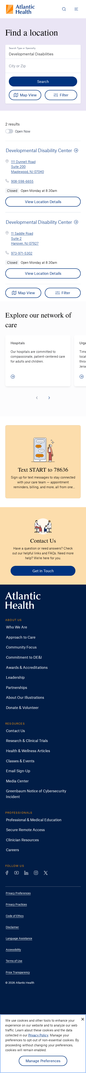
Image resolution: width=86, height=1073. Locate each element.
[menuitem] (39, 627)
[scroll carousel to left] (36, 397)
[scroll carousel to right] (49, 397)
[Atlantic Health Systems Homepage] (20, 9)
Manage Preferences (43, 1060)
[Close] (82, 1019)
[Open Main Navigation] (76, 9)
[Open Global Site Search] (64, 9)
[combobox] (43, 52)
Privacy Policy (38, 1035)
